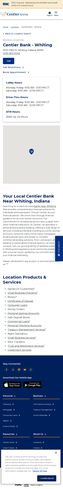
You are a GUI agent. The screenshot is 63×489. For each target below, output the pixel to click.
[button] (56, 13)
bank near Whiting (45, 206)
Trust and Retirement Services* (26, 346)
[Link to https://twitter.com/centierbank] (13, 370)
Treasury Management (43, 410)
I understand (47, 478)
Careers (36, 448)
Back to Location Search (18, 33)
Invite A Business (40, 415)
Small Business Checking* (23, 293)
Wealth (6, 421)
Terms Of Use (39, 471)
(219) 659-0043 (11, 53)
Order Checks (9, 448)
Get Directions (12, 67)
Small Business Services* (22, 337)
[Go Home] (14, 14)
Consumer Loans (17, 305)
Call (9, 61)
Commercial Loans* (19, 321)
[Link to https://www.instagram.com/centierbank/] (31, 370)
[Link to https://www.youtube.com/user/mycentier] (25, 370)
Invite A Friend (9, 426)
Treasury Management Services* (27, 329)
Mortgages (7, 410)
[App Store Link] (12, 384)
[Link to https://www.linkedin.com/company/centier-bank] (19, 370)
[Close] (56, 453)
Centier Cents (9, 442)
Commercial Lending (42, 404)
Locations (15, 27)
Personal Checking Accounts (24, 325)
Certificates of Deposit (20, 301)
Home (5, 27)
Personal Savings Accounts (23, 313)
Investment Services (19, 350)
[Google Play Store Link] (32, 384)
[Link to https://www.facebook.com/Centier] (6, 370)
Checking (7, 404)
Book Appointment (15, 72)
